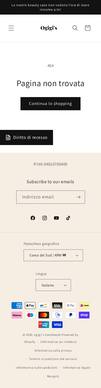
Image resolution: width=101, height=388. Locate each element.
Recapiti (53, 376)
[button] (11, 28)
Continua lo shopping (50, 103)
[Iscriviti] (78, 197)
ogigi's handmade (47, 335)
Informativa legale (76, 367)
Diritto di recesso (30, 137)
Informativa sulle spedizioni (37, 367)
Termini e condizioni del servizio (53, 359)
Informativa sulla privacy (53, 350)
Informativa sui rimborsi (58, 342)
